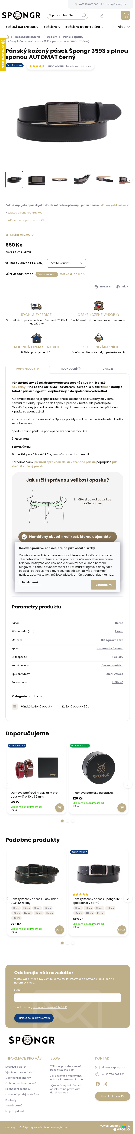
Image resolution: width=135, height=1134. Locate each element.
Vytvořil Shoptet (110, 1126)
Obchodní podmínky (18, 1078)
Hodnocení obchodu (18, 1089)
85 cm (26, 908)
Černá (119, 623)
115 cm (49, 913)
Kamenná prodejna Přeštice (22, 1094)
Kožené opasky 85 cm (77, 706)
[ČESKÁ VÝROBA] (36, 767)
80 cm (16, 908)
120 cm (16, 917)
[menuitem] (22, 27)
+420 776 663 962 (113, 1074)
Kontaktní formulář (112, 1096)
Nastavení (30, 582)
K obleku (117, 657)
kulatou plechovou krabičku (25, 212)
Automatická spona (110, 648)
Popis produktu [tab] (27, 369)
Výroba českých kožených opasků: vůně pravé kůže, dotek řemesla (66, 1089)
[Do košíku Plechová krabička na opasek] (121, 807)
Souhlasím (103, 585)
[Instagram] (104, 1083)
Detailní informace (17, 235)
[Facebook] (97, 1083)
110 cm (38, 913)
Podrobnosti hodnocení (79, 66)
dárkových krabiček (114, 205)
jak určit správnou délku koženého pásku (64, 462)
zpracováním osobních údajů (49, 1007)
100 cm (16, 913)
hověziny (18, 387)
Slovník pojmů (13, 1105)
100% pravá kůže (112, 640)
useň (106, 387)
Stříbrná (117, 682)
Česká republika (112, 665)
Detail (59, 929)
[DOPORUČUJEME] (98, 767)
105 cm (27, 913)
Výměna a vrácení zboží (20, 1072)
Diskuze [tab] (108, 369)
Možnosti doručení (73, 274)
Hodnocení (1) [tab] (71, 369)
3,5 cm (119, 631)
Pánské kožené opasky (36, 706)
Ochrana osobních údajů (20, 1083)
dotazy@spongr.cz (113, 1067)
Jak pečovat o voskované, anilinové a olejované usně (66, 1077)
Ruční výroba (114, 674)
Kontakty (10, 1100)
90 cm (37, 908)
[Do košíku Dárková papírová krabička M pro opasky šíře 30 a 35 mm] (59, 807)
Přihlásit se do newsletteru (34, 1018)
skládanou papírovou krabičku (27, 220)
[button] (62, 820)
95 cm (47, 908)
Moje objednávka (15, 1111)
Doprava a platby (16, 1067)
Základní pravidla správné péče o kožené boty (65, 1067)
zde (32, 575)
